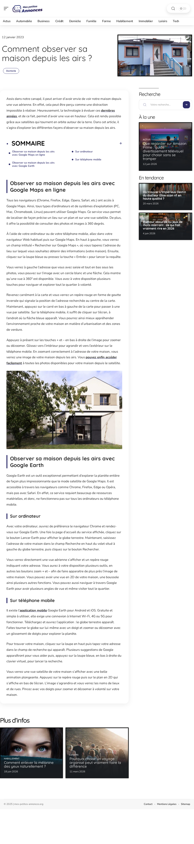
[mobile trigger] (7, 8)
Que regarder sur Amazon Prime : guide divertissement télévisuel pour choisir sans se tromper (164, 151)
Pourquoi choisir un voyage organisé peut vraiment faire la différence (95, 762)
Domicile (11, 70)
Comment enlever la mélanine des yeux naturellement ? (29, 764)
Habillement (12, 758)
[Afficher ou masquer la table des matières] (83, 143)
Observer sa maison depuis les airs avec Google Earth (33, 164)
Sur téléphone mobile (88, 159)
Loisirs (74, 754)
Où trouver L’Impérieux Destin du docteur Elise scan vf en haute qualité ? (164, 195)
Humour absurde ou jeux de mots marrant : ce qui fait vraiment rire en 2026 (162, 225)
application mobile (33, 610)
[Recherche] (173, 9)
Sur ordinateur (84, 151)
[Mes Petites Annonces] (27, 8)
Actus (147, 139)
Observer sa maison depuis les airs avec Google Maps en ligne (33, 153)
